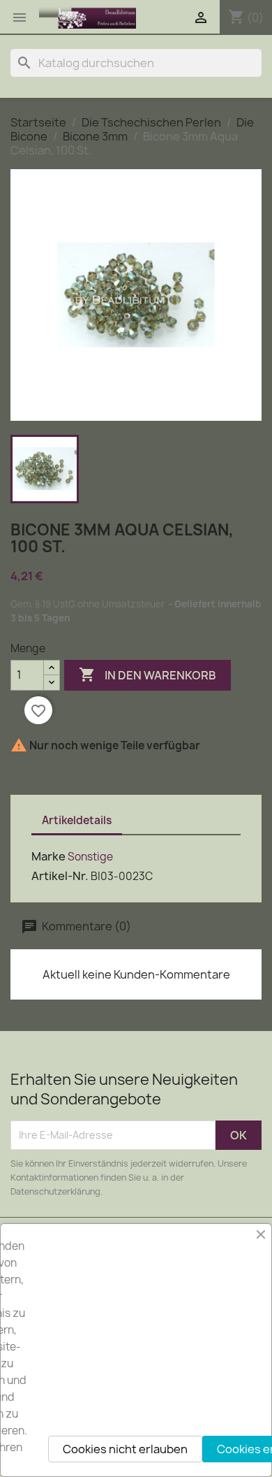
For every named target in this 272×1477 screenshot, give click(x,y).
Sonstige (90, 856)
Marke (48, 856)
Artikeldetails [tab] (77, 820)
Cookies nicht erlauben (125, 1449)
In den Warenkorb (147, 674)
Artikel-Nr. (60, 876)
